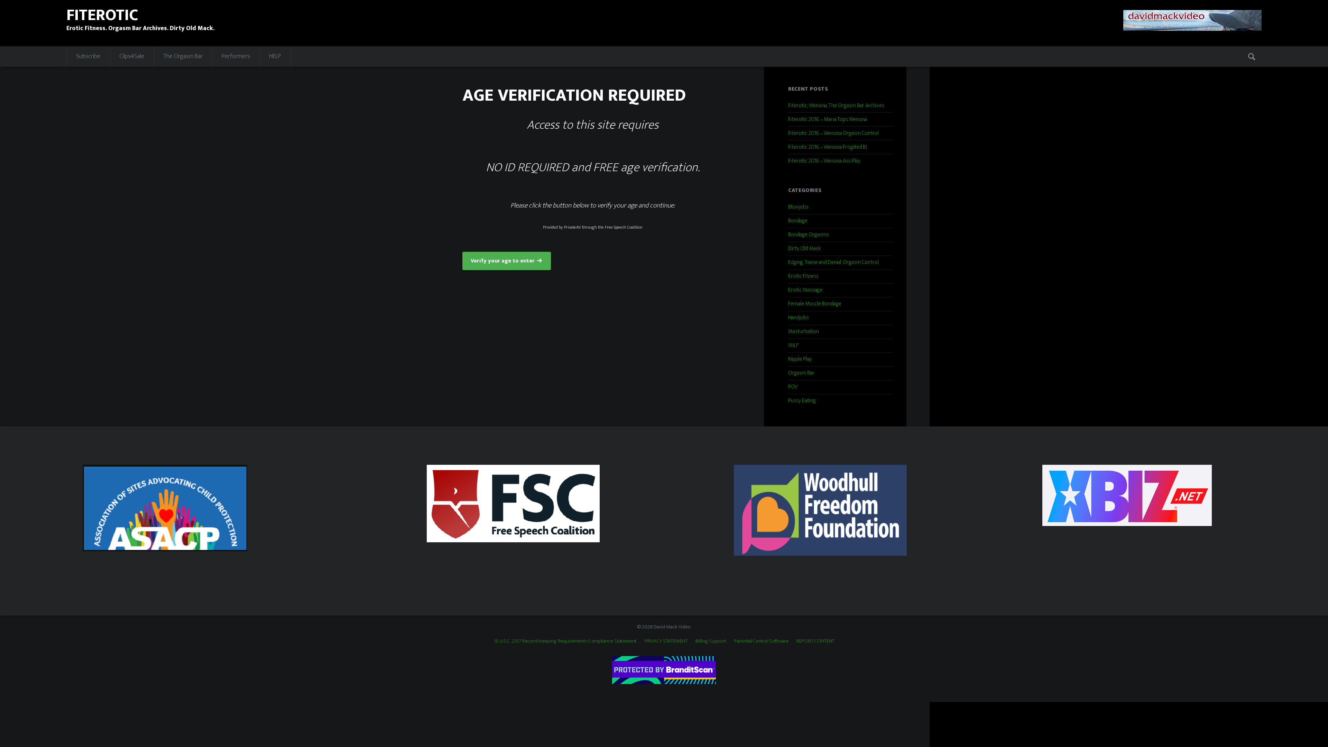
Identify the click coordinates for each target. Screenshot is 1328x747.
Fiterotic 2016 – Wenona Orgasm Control (833, 133)
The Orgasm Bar (183, 56)
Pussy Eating (802, 400)
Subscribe (88, 56)
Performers (236, 56)
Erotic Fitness (803, 276)
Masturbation (803, 331)
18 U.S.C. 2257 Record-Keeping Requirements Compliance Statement (565, 641)
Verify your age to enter (503, 261)
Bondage (798, 220)
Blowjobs (798, 207)
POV (793, 386)
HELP (275, 56)
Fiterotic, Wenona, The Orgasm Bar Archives (836, 105)
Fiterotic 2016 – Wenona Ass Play (824, 161)
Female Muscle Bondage (814, 303)
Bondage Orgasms (808, 234)
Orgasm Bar (801, 373)
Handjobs (798, 317)
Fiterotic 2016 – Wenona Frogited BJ (827, 147)
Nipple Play (800, 359)
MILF (793, 345)
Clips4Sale (131, 56)
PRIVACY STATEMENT (666, 641)
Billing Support (710, 641)
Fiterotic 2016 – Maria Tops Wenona (827, 119)
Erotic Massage (805, 290)
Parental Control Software (761, 641)
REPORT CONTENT (815, 641)
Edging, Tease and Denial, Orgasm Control (833, 262)
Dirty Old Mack (804, 248)
